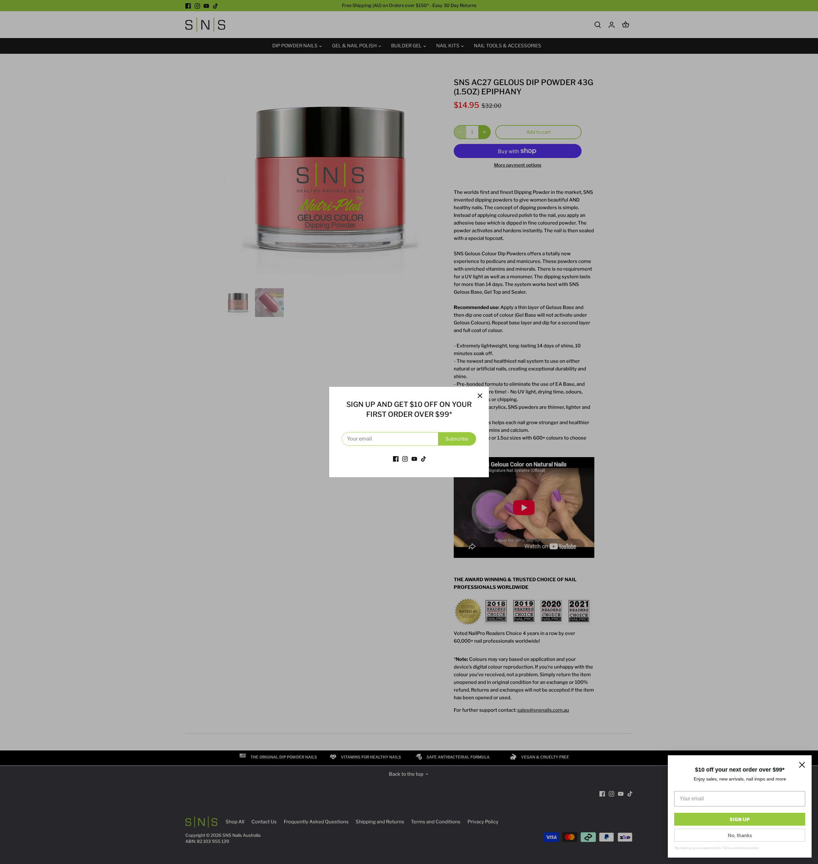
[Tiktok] (423, 458)
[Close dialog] (802, 764)
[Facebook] (395, 458)
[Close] (480, 396)
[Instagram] (405, 458)
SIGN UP (739, 819)
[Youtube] (414, 458)
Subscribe (456, 439)
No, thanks (740, 835)
